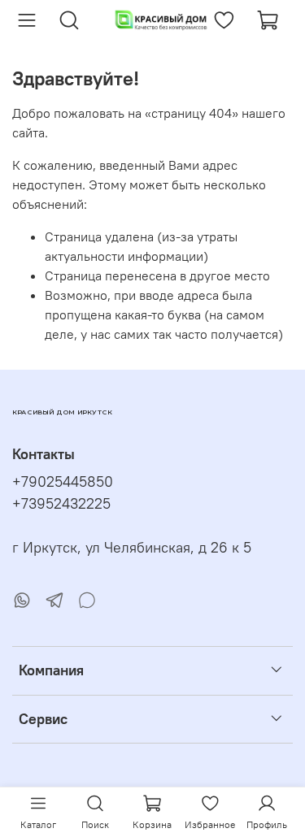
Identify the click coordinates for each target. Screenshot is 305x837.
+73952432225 (61, 504)
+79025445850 (62, 482)
